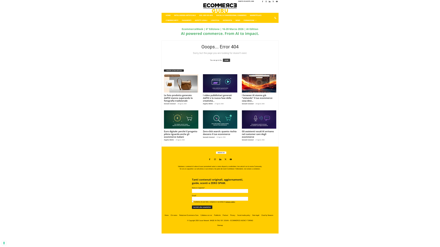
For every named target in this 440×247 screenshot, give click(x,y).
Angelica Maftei (208, 104)
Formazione (249, 20)
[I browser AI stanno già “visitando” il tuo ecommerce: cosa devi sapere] (259, 83)
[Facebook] (262, 1)
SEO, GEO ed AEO (206, 15)
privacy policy (230, 202)
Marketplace (255, 15)
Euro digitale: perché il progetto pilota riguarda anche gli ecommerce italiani (180, 134)
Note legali (255, 215)
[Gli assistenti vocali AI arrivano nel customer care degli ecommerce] (259, 119)
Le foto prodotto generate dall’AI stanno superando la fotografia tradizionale (178, 98)
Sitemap (220, 225)
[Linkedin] (269, 1)
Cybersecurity (172, 20)
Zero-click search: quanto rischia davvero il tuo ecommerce (219, 133)
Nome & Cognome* (198, 188)
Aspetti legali (201, 20)
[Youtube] (276, 1)
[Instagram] (266, 1)
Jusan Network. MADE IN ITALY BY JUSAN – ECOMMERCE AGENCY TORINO (226, 220)
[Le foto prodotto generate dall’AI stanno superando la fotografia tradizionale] (181, 83)
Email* (194, 195)
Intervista (227, 20)
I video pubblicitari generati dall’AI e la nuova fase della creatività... (217, 98)
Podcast (225, 215)
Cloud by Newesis (267, 215)
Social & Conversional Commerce (231, 15)
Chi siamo (174, 215)
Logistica (215, 20)
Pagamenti (186, 20)
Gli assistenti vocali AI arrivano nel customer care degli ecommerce (258, 134)
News (237, 20)
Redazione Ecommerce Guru (188, 215)
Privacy (232, 215)
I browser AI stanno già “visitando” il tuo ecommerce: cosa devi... (257, 98)
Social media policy (243, 215)
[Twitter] (273, 1)
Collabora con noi (206, 215)
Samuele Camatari (170, 104)
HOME (226, 60)
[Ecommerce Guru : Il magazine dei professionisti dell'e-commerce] (220, 8)
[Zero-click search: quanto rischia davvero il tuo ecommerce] (220, 119)
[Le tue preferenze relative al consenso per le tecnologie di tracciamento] (4, 243)
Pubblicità (217, 215)
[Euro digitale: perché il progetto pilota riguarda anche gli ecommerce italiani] (181, 119)
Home (168, 15)
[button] (275, 18)
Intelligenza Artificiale (185, 15)
